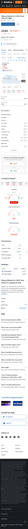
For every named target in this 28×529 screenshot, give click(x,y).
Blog (2, 445)
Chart (10, 50)
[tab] (7, 183)
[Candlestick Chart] (3, 58)
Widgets (3, 454)
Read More (4, 294)
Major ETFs (9, 6)
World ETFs (17, 6)
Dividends (24, 54)
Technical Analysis (8, 178)
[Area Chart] (5, 58)
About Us (17, 445)
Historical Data (17, 54)
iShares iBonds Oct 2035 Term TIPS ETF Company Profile (12, 281)
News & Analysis (18, 50)
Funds (24, 6)
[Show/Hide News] (10, 58)
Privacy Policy (4, 514)
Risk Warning (4, 519)
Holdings (10, 54)
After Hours (5, 39)
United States (23, 308)
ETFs (3, 6)
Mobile (3, 448)
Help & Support (19, 451)
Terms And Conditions (6, 508)
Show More (14, 150)
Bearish (15, 163)
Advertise (17, 448)
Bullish (15, 171)
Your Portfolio (4, 451)
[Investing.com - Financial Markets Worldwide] (9, 2)
